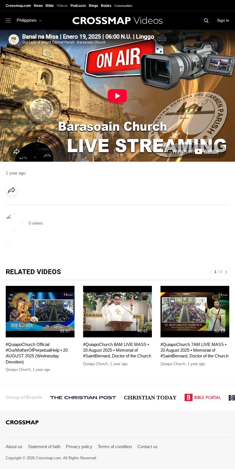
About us (14, 446)
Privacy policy (79, 446)
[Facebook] (13, 206)
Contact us (147, 446)
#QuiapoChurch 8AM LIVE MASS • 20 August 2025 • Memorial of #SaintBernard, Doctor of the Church (117, 350)
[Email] (48, 206)
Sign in (223, 20)
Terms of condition (115, 446)
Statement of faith (44, 446)
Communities (123, 5)
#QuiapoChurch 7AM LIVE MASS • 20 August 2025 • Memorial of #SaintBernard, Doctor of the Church (194, 350)
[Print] (60, 206)
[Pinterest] (36, 206)
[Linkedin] (25, 206)
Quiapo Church (18, 369)
